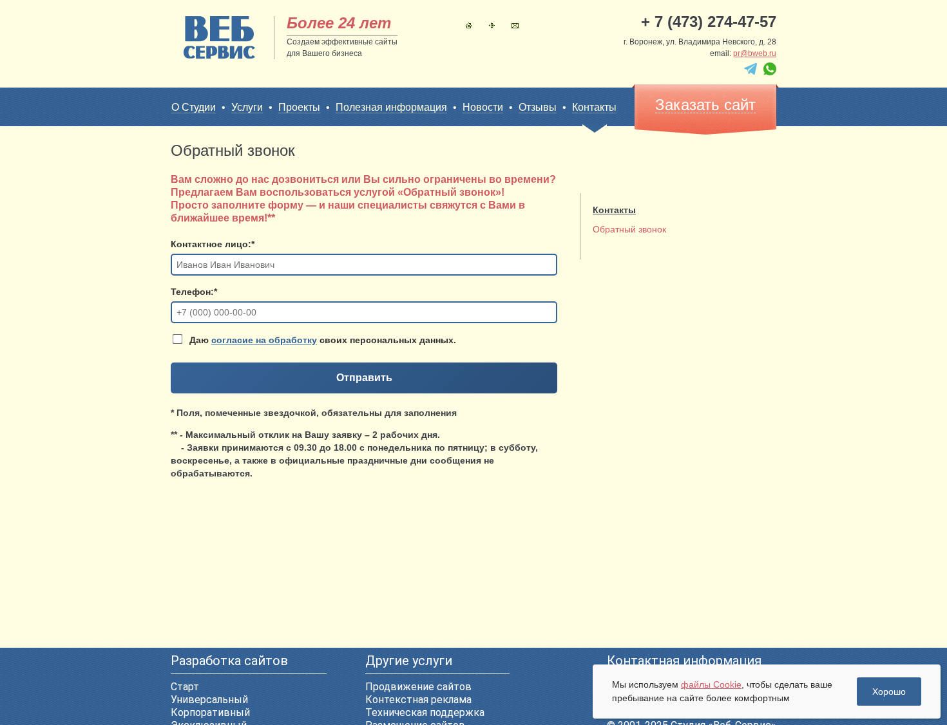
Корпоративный (210, 712)
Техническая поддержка (424, 712)
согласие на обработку (264, 340)
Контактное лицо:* (212, 244)
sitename (219, 37)
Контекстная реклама (418, 699)
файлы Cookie (711, 684)
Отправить (364, 377)
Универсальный (209, 699)
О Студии (193, 107)
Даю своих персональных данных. (321, 340)
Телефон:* (194, 292)
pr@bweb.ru (754, 53)
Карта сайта (491, 25)
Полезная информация (391, 107)
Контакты (515, 25)
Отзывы (538, 107)
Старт (185, 687)
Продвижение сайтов (418, 687)
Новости (483, 107)
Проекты (299, 107)
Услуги (247, 107)
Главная (468, 25)
